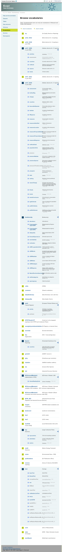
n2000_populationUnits (35, 247)
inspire (27, 404)
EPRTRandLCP (30, 320)
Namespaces (6, 36)
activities (32, 54)
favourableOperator (34, 106)
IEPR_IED (28, 398)
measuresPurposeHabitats (36, 131)
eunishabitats (33, 239)
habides (27, 362)
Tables (4, 21)
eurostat (27, 330)
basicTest (32, 473)
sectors (31, 443)
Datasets (5, 18)
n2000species (33, 268)
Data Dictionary (15, 12)
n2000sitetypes (33, 263)
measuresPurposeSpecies (36, 136)
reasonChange (33, 182)
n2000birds (32, 251)
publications (29, 458)
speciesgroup (33, 281)
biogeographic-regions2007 (33, 225)
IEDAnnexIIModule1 (31, 375)
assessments (33, 88)
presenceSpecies (34, 160)
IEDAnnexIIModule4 (31, 392)
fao (26, 335)
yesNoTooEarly (33, 206)
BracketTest (32, 476)
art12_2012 (28, 38)
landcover (28, 410)
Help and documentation (9, 15)
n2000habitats (33, 256)
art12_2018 (28, 42)
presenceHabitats (34, 156)
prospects (32, 171)
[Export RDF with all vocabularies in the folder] (57, 50)
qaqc (31, 175)
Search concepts (39, 28)
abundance (32, 221)
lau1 (26, 415)
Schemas (5, 27)
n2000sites (32, 260)
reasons (32, 68)
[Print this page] (50, 1)
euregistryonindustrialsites (33, 326)
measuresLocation (34, 127)
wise (26, 532)
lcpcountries (33, 435)
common (28, 290)
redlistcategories (34, 277)
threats (31, 190)
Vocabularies (6, 30)
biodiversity (28, 217)
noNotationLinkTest (34, 493)
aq (26, 33)
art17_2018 (28, 83)
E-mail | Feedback (8, 547)
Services (5, 33)
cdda (26, 286)
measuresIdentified (34, 123)
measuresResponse (35, 140)
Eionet (9, 12)
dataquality (32, 232)
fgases (27, 341)
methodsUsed (33, 144)
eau (30, 482)
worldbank (28, 538)
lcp (26, 430)
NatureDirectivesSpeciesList (36, 273)
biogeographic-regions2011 (33, 229)
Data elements (7, 24)
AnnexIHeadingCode (35, 381)
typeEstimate (33, 201)
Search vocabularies (27, 28)
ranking (31, 178)
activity (31, 309)
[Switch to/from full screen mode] (52, 1)
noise (27, 454)
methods (32, 64)
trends (31, 71)
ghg (26, 358)
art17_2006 (28, 48)
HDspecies (32, 114)
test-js (31, 496)
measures (32, 119)
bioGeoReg (32, 93)
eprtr (26, 303)
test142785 (32, 499)
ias (26, 367)
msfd (26, 448)
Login (46, 1)
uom (26, 527)
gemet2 (27, 354)
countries (32, 61)
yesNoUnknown (33, 210)
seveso (27, 463)
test (26, 469)
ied (26, 371)
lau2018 (27, 423)
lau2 (26, 419)
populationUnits (34, 147)
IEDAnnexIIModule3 (31, 386)
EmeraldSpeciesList (35, 236)
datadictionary (29, 294)
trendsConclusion (34, 197)
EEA (10, 1)
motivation (32, 243)
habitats (32, 110)
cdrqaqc (32, 96)
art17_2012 (28, 76)
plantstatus (32, 438)
